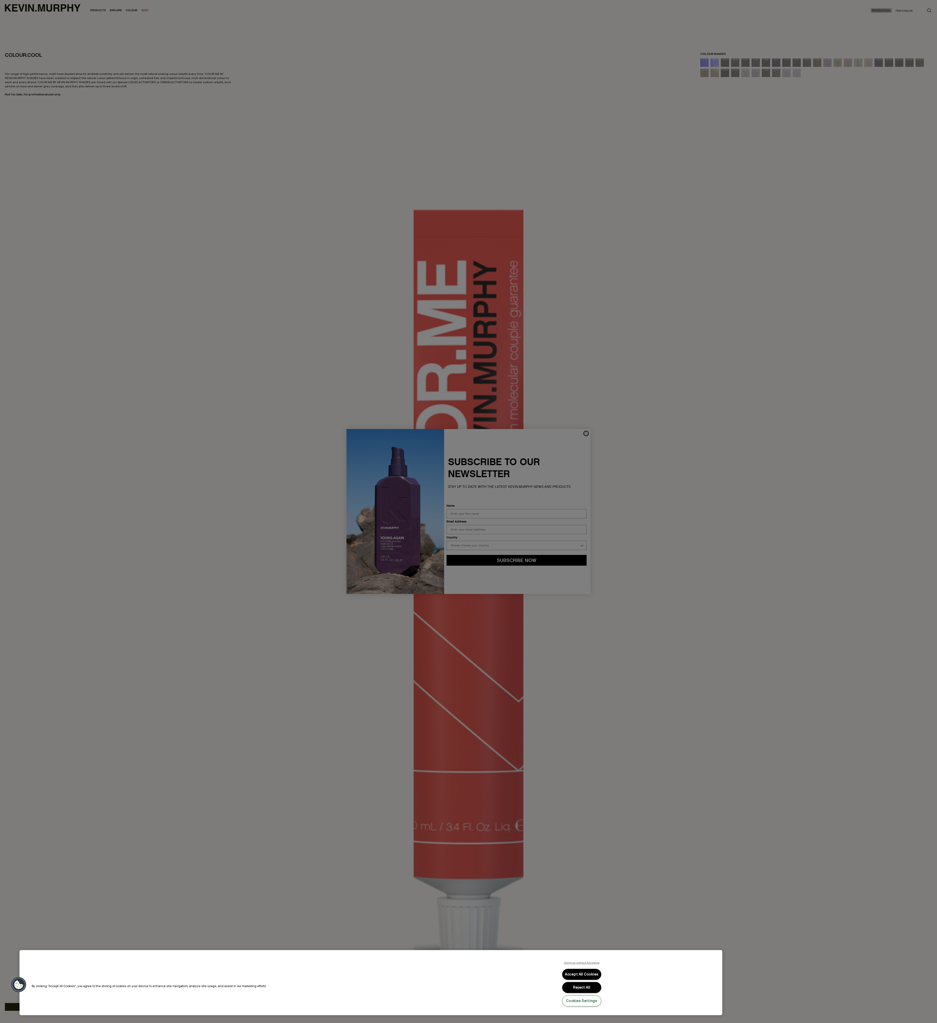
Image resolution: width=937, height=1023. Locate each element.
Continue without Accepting (582, 962)
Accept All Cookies (582, 974)
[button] (19, 985)
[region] (371, 982)
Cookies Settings (581, 1001)
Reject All (581, 987)
